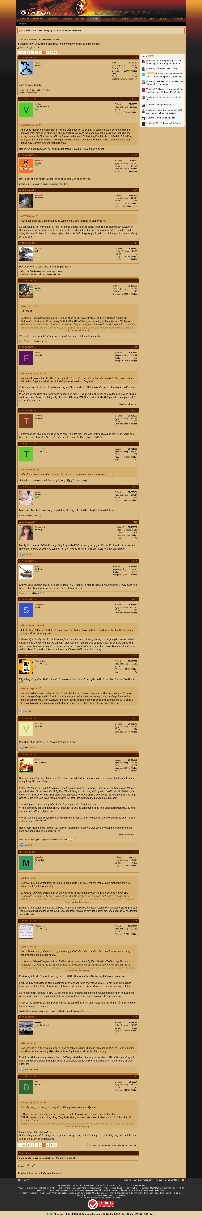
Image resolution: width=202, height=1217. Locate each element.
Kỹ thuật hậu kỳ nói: (32, 625)
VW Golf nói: (29, 216)
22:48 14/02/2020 (27, 754)
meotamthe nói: (30, 125)
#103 (134, 155)
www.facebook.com (129, 79)
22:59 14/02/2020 (27, 1017)
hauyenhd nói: (30, 469)
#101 (134, 57)
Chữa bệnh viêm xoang (161, 68)
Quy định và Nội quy (143, 1180)
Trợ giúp (159, 1180)
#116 (134, 754)
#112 (134, 561)
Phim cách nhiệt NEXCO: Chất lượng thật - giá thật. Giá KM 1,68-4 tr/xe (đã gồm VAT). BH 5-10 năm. (104, 1214)
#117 (134, 852)
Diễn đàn (93, 19)
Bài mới (80, 19)
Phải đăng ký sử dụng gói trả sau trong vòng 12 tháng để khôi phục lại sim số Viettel (164, 91)
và (31, 1069)
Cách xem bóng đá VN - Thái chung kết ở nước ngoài (164, 82)
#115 (134, 718)
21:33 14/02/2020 (27, 522)
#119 (134, 1017)
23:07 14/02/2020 (27, 1076)
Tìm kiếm (21, 24)
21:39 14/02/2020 (27, 561)
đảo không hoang (129, 206)
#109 (134, 443)
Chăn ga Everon (158, 104)
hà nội (134, 76)
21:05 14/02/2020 (27, 190)
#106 (134, 280)
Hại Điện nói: (29, 306)
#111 (135, 522)
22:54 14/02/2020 (27, 852)
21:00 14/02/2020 (27, 57)
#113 (134, 599)
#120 (134, 1076)
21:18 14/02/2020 (27, 243)
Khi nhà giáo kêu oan (160, 118)
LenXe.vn (52, 19)
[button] (85, 19)
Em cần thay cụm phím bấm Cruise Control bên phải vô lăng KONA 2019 (164, 75)
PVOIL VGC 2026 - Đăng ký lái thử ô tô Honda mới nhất (53, 30)
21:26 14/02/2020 (27, 487)
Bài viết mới (148, 56)
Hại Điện (24, 47)
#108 (134, 410)
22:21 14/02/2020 (27, 655)
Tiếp (53, 52)
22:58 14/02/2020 (27, 920)
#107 (134, 347)
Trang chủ (67, 19)
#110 (134, 487)
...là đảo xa (132, 171)
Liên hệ (127, 1180)
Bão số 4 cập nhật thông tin (163, 123)
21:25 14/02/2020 (27, 443)
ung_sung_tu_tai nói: (33, 373)
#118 (134, 920)
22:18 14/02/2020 (27, 599)
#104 (134, 190)
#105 (134, 243)
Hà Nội (134, 259)
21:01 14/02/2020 (27, 99)
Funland (123, 19)
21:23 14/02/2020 (27, 280)
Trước (22, 52)
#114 (134, 655)
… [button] (32, 52)
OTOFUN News (172, 1180)
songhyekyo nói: (30, 688)
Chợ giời (137, 19)
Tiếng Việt (25, 1180)
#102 (134, 99)
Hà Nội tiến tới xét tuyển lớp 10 (164, 98)
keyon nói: (28, 1043)
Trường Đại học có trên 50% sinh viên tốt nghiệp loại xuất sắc (164, 111)
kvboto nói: (28, 878)
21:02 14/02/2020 (27, 155)
